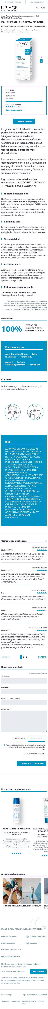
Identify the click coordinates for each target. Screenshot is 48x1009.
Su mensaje (6, 709)
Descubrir (16, 817)
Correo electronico (10, 698)
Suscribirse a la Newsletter (36, 754)
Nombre (5, 687)
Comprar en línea (24, 121)
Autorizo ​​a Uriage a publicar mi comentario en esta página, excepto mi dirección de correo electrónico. (25, 747)
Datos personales (29, 1001)
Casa (3, 16)
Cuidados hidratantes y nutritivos (23, 16)
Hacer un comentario (14, 110)
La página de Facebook (38, 936)
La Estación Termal (8, 943)
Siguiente (42, 657)
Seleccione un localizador (36, 995)
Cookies (41, 1001)
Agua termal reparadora (16, 829)
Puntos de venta (37, 2)
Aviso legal (16, 1001)
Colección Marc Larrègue (10, 956)
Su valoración (18, 738)
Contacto (5, 1001)
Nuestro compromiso (9, 936)
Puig (24, 1004)
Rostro (8, 16)
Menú (43, 8)
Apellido (5, 677)
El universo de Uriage (13, 2)
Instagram (33, 943)
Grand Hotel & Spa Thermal (11, 949)
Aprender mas (42, 748)
